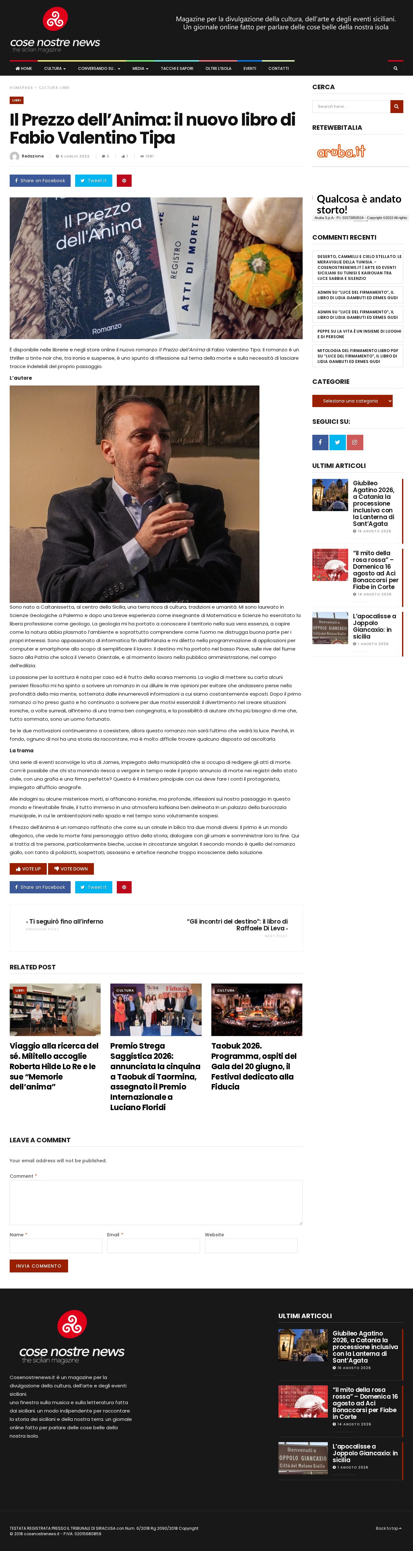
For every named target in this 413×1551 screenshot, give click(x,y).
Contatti (278, 68)
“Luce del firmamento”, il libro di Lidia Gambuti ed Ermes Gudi (357, 295)
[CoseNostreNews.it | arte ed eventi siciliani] (55, 29)
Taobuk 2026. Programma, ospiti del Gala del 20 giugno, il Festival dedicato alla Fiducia (254, 1066)
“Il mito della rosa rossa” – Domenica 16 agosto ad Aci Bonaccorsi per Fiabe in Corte (376, 570)
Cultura (53, 68)
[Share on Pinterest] (124, 181)
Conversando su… (97, 68)
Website (214, 1235)
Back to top (387, 1528)
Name (18, 1235)
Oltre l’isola (218, 68)
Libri (65, 87)
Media (138, 68)
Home (26, 68)
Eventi (249, 68)
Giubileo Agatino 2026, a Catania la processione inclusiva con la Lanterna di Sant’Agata (374, 503)
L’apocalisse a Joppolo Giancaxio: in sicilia (374, 626)
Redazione (33, 156)
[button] (395, 68)
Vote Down (74, 869)
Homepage (21, 87)
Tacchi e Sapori (176, 68)
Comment (23, 1176)
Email (115, 1235)
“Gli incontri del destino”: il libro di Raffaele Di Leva (237, 925)
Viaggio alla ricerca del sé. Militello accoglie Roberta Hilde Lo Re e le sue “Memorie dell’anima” (54, 1066)
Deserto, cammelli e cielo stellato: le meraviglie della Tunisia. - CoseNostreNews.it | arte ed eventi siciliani (359, 265)
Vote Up (31, 869)
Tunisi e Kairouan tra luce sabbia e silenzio (354, 275)
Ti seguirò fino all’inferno (66, 921)
